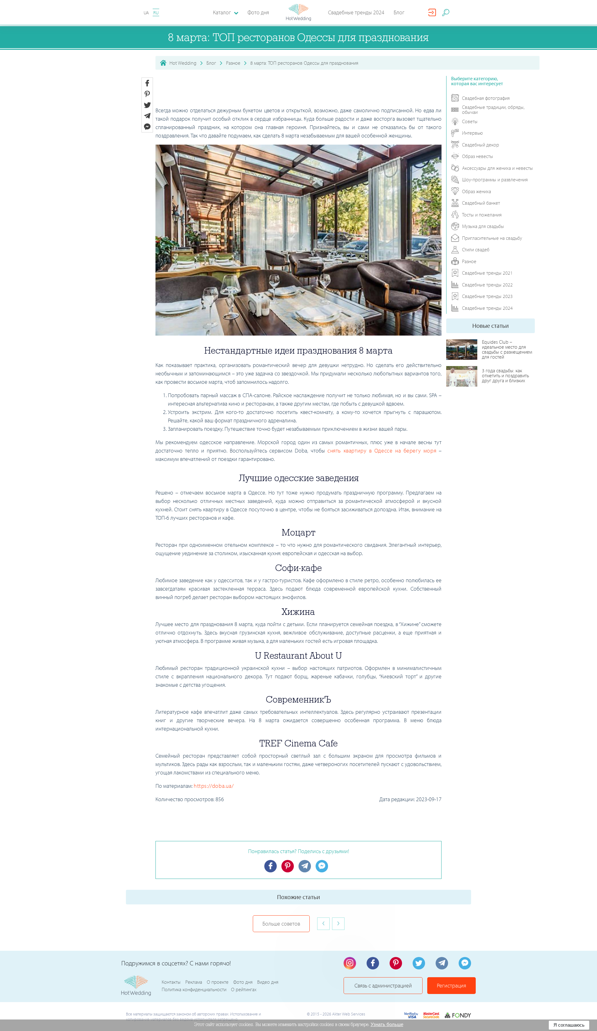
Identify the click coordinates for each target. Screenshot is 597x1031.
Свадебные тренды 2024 (356, 12)
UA (146, 13)
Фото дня (258, 12)
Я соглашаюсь (569, 1025)
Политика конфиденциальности (194, 989)
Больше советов (281, 923)
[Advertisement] (298, 90)
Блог (399, 12)
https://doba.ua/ (214, 785)
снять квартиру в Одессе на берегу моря (381, 450)
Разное (233, 63)
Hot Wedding (183, 63)
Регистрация (451, 985)
